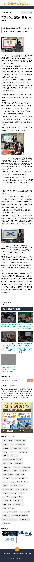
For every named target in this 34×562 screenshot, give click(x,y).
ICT (13, 444)
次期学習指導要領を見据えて (21, 515)
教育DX (20, 459)
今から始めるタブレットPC (10, 493)
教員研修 (6, 485)
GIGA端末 (6, 497)
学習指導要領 (7, 467)
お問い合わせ (6, 553)
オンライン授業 (18, 500)
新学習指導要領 (26, 519)
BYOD (5, 482)
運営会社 (28, 553)
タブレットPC (7, 470)
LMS (22, 485)
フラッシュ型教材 (28, 12)
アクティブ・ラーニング (9, 459)
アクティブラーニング (22, 489)
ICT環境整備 (24, 470)
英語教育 (6, 452)
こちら (18, 397)
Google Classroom (17, 448)
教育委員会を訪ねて (9, 508)
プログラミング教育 (8, 489)
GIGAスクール (7, 500)
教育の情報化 (23, 452)
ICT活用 (6, 444)
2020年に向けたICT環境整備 (11, 512)
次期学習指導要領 (8, 474)
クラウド (23, 493)
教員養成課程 (7, 504)
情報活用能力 (7, 523)
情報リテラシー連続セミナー (11, 519)
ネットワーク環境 (8, 463)
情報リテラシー (20, 474)
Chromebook (21, 444)
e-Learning (7, 478)
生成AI (15, 470)
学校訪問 (17, 467)
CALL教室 (15, 455)
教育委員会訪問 (27, 467)
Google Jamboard (18, 497)
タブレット (6, 455)
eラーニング (7, 515)
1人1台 (14, 452)
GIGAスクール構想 (20, 440)
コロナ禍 (15, 485)
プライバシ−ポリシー (18, 553)
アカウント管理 (26, 512)
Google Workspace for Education (20, 482)
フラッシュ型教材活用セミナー (21, 478)
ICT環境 (6, 448)
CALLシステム (19, 463)
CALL (27, 448)
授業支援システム (19, 504)
